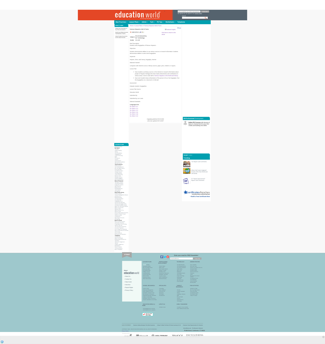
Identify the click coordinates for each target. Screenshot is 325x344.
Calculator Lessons (119, 182)
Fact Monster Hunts (194, 292)
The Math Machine (181, 264)
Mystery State (118, 208)
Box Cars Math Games (120, 168)
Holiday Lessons (118, 172)
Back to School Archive (120, 221)
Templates (181, 22)
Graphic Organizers (119, 244)
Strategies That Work (163, 274)
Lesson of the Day (119, 155)
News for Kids (118, 175)
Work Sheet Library (119, 179)
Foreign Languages (181, 291)
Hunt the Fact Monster (120, 202)
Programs (192, 273)
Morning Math (193, 282)
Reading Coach (162, 271)
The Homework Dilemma (120, 226)
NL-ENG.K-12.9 (134, 116)
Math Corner (161, 267)
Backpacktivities (118, 197)
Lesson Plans (133, 22)
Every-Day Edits (146, 268)
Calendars (117, 240)
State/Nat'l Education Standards (149, 295)
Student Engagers (119, 178)
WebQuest (179, 271)
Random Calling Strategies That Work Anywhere (144, 325)
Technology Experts (181, 273)
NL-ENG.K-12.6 (134, 112)
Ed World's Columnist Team (148, 292)
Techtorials (179, 278)
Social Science (118, 160)
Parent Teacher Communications (118, 247)
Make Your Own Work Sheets (121, 206)
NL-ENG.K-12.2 (134, 108)
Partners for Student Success (196, 267)
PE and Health (180, 296)
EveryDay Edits (118, 200)
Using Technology (180, 275)
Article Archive (118, 165)
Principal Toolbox (193, 270)
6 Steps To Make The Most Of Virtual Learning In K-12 (169, 325)
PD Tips (159, 22)
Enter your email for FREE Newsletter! (186, 255)
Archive (147, 264)
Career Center (146, 288)
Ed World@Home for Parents (149, 308)
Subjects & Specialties (147, 296)
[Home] (139, 15)
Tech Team (179, 274)
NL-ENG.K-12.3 (134, 110)
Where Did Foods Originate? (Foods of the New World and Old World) (199, 171)
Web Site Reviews (163, 278)
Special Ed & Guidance (120, 162)
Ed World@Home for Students (149, 309)
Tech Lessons (118, 189)
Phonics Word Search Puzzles (121, 212)
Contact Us (128, 279)
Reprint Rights (129, 287)
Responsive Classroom (164, 273)
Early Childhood (118, 233)
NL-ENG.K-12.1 (134, 106)
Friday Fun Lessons (119, 184)
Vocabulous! (117, 216)
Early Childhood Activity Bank (183, 308)
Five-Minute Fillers (147, 270)
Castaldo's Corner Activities (182, 307)
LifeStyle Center (162, 307)
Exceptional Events (194, 278)
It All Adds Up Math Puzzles (121, 205)
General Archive (118, 146)
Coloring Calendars (119, 183)
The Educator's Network (197, 328)
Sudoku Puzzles (118, 215)
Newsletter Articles (147, 266)
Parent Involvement (194, 271)
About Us (127, 276)
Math (116, 156)
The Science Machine (181, 267)
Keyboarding (179, 277)
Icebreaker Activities (119, 222)
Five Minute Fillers (119, 170)
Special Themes (118, 163)
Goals (191, 274)
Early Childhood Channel (148, 291)
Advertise (127, 284)
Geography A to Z (119, 201)
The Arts (116, 149)
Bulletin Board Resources (120, 239)
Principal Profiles (193, 268)
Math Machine (118, 186)
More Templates (118, 249)
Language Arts (118, 154)
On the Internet (180, 281)
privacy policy (198, 13)
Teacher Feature (162, 275)
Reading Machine (118, 188)
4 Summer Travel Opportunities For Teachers (193, 325)
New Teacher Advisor (163, 268)
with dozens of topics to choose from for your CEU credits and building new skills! (199, 124)
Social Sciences (180, 299)
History (116, 151)
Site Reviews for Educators (148, 294)
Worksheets (170, 22)
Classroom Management (148, 289)
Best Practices (121, 22)
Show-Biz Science (146, 277)
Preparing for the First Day (121, 224)
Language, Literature (181, 294)
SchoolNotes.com (187, 328)
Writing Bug (117, 191)
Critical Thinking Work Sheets (121, 195)
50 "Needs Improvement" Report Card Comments (198, 179)
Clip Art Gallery (162, 266)
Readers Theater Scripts (120, 214)
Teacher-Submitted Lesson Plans (150, 299)
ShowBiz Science (118, 177)
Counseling (161, 288)
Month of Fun (118, 187)
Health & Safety (118, 150)
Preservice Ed (162, 291)
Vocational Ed (162, 295)
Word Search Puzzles (119, 217)
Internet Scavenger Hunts (120, 203)
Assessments (117, 236)
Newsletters (117, 245)
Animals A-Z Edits (193, 288)
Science (116, 159)
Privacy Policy (129, 290)
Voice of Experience (163, 277)
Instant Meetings (193, 281)
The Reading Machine (181, 266)
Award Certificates (119, 238)
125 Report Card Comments (199, 161)
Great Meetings (193, 279)
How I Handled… (193, 264)
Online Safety (179, 268)
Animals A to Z (118, 196)
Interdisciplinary (118, 153)
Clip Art (116, 243)
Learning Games (118, 173)
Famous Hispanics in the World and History (166, 75)
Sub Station (161, 294)
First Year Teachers (119, 228)
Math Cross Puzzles (119, 207)
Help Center (128, 282)
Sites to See (179, 270)
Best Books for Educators (120, 234)
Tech (151, 22)
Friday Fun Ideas (193, 295)
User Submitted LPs (119, 167)
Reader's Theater (162, 270)
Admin (144, 22)
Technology (179, 301)
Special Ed (161, 292)
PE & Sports (117, 158)
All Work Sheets (118, 193)
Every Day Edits (118, 169)
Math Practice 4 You (119, 210)
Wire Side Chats (180, 280)
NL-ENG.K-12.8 (134, 114)
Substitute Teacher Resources (149, 298)
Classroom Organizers (120, 241)
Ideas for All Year (118, 225)
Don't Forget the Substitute (121, 229)
